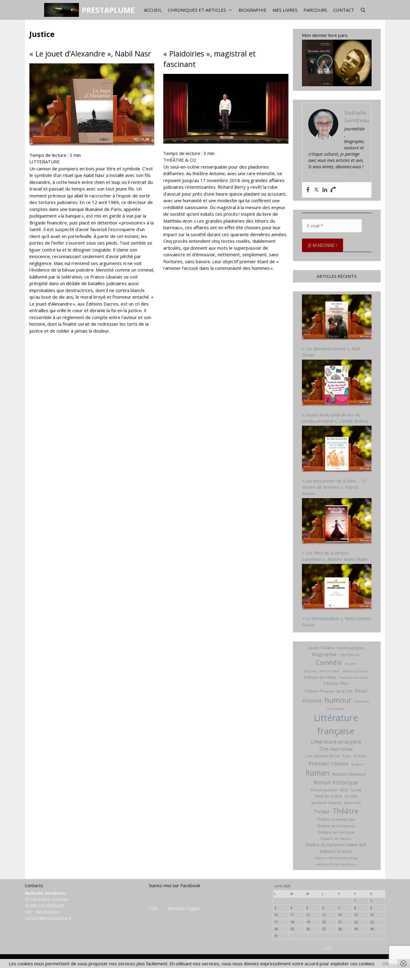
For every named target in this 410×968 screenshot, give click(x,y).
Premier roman (328, 763)
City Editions (349, 654)
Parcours (315, 10)
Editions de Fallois (320, 677)
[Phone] (333, 190)
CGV (153, 908)
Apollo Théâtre (321, 647)
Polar (346, 756)
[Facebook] (308, 190)
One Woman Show (322, 756)
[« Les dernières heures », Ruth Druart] (337, 317)
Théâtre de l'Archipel (335, 832)
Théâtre (345, 811)
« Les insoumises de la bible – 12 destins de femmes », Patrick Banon (334, 487)
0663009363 (47, 912)
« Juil (326, 948)
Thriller (321, 811)
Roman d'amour (349, 774)
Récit (344, 790)
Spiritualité (352, 803)
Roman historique (336, 782)
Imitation (361, 701)
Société (351, 796)
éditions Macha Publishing (335, 858)
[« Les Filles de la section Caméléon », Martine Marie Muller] (337, 522)
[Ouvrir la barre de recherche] (363, 10)
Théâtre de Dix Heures (336, 826)
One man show (335, 749)
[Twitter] (316, 190)
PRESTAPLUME (108, 10)
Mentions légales (184, 908)
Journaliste (336, 708)
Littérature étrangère (336, 741)
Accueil (153, 10)
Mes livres (285, 10)
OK (385, 963)
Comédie (329, 662)
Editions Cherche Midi (321, 671)
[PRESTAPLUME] (63, 10)
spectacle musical (326, 802)
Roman (318, 773)
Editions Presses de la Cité (328, 691)
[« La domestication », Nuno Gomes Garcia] (337, 587)
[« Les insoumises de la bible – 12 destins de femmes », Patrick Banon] (337, 449)
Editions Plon (335, 683)
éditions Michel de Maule (336, 864)
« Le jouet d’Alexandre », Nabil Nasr (90, 53)
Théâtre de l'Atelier (336, 838)
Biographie (253, 10)
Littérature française (336, 724)
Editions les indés (353, 677)
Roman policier (324, 790)
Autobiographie (350, 647)
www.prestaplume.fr (327, 174)
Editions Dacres (355, 671)
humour (338, 700)
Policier (360, 756)
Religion (357, 764)
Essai (361, 690)
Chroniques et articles (197, 10)
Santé (356, 790)
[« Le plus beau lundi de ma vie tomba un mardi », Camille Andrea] (337, 383)
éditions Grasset (336, 851)
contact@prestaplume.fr (48, 918)
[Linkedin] (324, 190)
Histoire (312, 700)
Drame (350, 663)
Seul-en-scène (328, 796)
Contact (343, 10)
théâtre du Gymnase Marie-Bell (336, 845)
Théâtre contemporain (336, 819)
